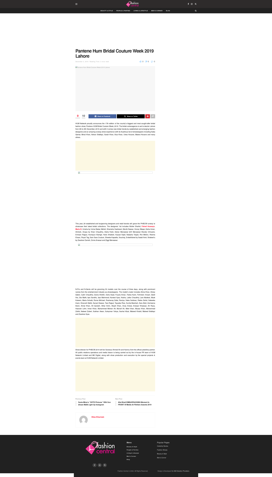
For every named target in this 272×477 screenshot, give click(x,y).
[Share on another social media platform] (152, 116)
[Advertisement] (115, 32)
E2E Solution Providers (181, 471)
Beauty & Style (107, 11)
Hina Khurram (97, 417)
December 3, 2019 (81, 62)
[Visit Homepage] (132, 4)
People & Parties (123, 11)
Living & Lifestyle (141, 11)
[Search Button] (196, 10)
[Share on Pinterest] (147, 116)
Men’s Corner (157, 11)
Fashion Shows (162, 450)
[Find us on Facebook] (188, 4)
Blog (168, 11)
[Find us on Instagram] (192, 4)
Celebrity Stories (162, 446)
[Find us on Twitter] (196, 4)
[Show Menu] (76, 4)
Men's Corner (161, 458)
